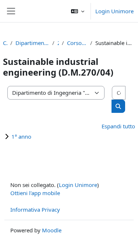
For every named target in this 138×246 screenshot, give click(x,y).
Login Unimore (114, 11)
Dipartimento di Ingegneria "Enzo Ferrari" (32, 42)
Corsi (5, 42)
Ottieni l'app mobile (35, 193)
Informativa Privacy (35, 209)
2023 (58, 42)
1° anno (21, 136)
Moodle (51, 230)
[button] (77, 11)
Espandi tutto (118, 126)
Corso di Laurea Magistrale (77, 42)
